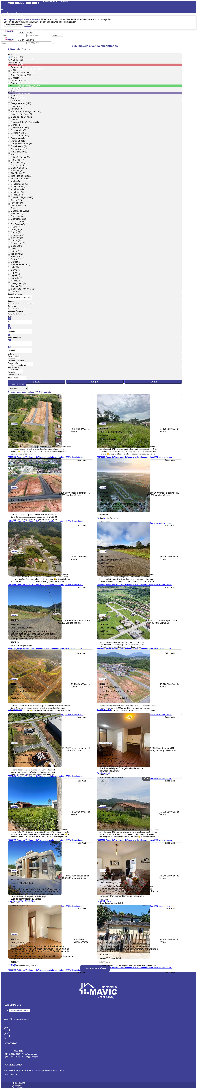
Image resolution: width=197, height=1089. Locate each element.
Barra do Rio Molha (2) (22, 117)
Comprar (14, 424)
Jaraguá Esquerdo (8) (21, 144)
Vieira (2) (15, 181)
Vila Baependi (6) (19, 184)
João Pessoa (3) (19, 146)
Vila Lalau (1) (17, 189)
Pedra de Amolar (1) (20, 264)
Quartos (11, 301)
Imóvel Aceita (13, 368)
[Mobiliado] (14, 358)
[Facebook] (98, 1030)
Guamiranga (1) (18, 219)
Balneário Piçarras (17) (22, 197)
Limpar (95, 381)
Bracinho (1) (17, 238)
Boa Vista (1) (17, 119)
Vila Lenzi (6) (17, 192)
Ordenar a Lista (14, 374)
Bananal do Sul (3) (20, 211)
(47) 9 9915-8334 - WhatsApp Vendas (21, 1054)
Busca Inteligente (15, 294)
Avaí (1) (14, 208)
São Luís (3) (17, 170)
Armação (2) (17, 230)
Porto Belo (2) (17, 256)
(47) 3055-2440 (16, 1051)
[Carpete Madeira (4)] (20, 365)
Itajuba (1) (16, 251)
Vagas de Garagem (15, 311)
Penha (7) (15, 227)
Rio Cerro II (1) (18, 162)
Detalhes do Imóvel (16, 361)
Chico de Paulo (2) (20, 127)
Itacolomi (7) (17, 203)
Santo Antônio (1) (19, 168)
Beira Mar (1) (17, 248)
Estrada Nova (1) (19, 133)
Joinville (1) (16, 278)
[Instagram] (98, 1036)
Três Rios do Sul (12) (21, 178)
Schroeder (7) (17, 235)
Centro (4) (16, 125)
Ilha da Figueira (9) (20, 135)
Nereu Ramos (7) (19, 149)
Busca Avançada (17, 385)
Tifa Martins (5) (18, 173)
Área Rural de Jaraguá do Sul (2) (26, 111)
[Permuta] (15, 372)
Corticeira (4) (17, 216)
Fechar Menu (41, 4)
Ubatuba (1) (16, 291)
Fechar (153, 381)
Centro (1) (16, 270)
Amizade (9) (16, 109)
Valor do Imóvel (14, 338)
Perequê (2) (16, 259)
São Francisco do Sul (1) (23, 289)
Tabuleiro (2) (17, 254)
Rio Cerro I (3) (17, 160)
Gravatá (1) (16, 286)
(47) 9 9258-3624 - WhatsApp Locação (21, 1057)
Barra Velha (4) (18, 246)
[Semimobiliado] (14, 356)
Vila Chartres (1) (19, 187)
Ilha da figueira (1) (19, 221)
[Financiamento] (15, 370)
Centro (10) (16, 200)
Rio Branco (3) (18, 224)
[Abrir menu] (2, 9)
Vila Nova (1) (17, 281)
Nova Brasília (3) (19, 152)
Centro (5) (16, 232)
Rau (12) (15, 154)
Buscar (36, 381)
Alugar (109, 743)
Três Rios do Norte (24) (22, 176)
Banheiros (12, 306)
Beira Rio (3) (17, 213)
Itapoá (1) (15, 273)
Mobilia (11, 354)
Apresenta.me (18, 1083)
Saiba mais (81, 460)
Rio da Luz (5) (17, 165)
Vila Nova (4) (17, 195)
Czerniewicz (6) (18, 130)
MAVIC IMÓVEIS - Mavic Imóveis (23, 3)
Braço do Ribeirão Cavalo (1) (25, 122)
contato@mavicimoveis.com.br (17, 1019)
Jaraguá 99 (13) (18, 141)
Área (10, 316)
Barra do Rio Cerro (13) (22, 114)
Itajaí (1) (15, 267)
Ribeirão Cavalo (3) (20, 157)
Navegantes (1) (18, 283)
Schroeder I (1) (18, 243)
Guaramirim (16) (18, 205)
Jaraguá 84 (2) (18, 138)
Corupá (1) (16, 262)
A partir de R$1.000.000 (56, 1)
